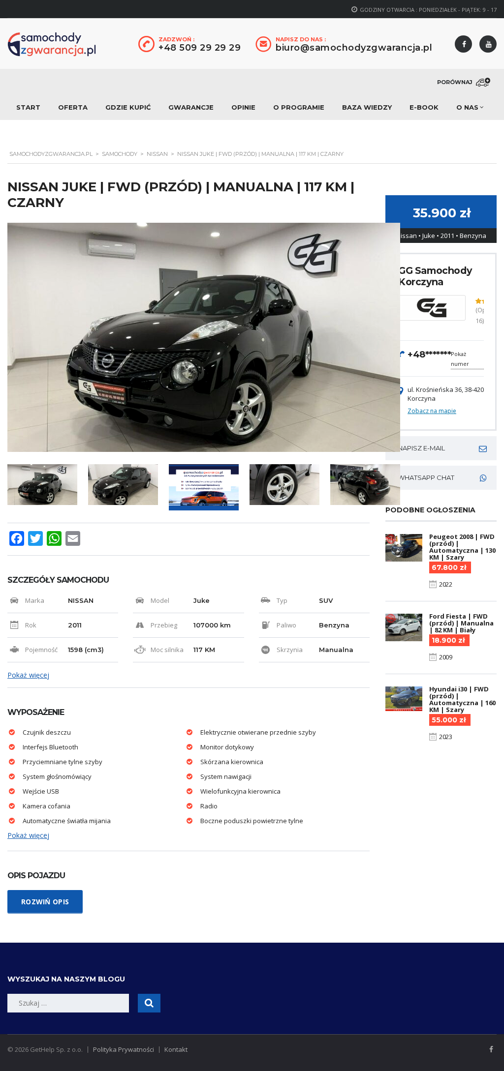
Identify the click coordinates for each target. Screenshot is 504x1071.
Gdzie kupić (128, 107)
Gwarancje (191, 107)
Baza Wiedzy (367, 107)
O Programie (298, 107)
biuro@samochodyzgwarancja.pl (354, 47)
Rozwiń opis (45, 901)
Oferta (73, 107)
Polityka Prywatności (123, 1049)
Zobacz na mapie (432, 411)
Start (28, 107)
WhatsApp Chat (426, 477)
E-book (424, 107)
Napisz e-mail (421, 448)
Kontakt (176, 1049)
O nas (467, 107)
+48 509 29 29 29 (199, 47)
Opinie (243, 107)
